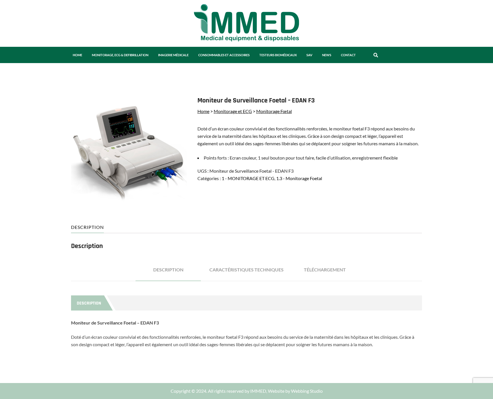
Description (168, 269)
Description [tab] (87, 227)
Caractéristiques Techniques (246, 269)
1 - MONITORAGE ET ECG (248, 178)
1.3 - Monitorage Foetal (299, 178)
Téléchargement (325, 269)
